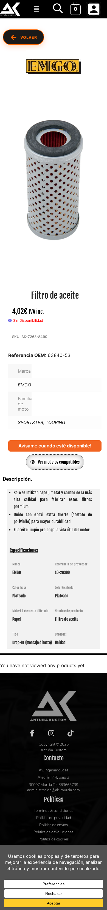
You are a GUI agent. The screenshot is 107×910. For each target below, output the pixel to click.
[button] (36, 9)
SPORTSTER (30, 422)
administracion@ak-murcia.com (53, 790)
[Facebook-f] (32, 733)
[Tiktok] (70, 733)
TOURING (55, 422)
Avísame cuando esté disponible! (54, 446)
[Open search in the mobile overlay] (58, 8)
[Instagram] (51, 733)
